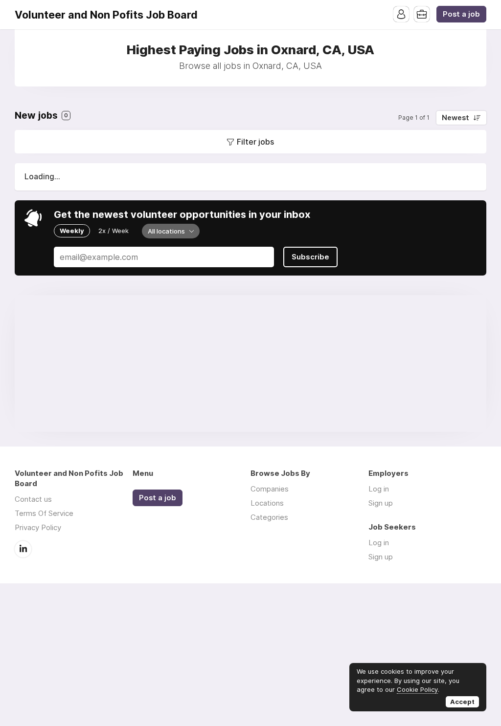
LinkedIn (23, 549)
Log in (378, 488)
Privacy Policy (38, 527)
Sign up (380, 503)
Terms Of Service (44, 513)
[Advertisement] (250, 363)
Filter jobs (255, 142)
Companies (269, 488)
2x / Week (113, 231)
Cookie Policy (417, 689)
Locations (267, 503)
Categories (269, 517)
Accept (462, 701)
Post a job (461, 14)
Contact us (33, 499)
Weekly (72, 231)
